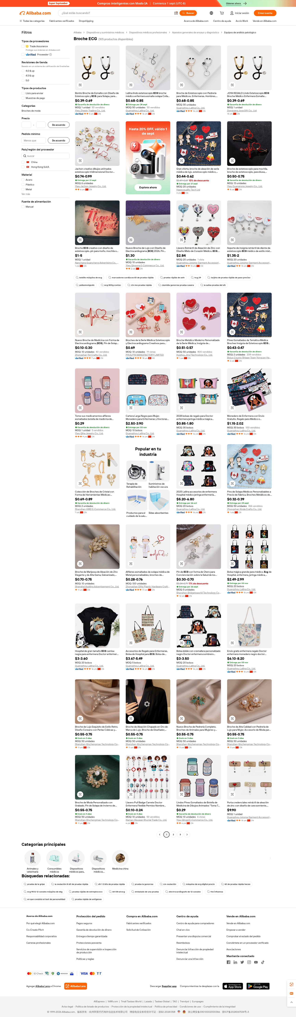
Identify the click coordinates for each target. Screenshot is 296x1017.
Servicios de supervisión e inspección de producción (96, 951)
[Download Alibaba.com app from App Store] (233, 986)
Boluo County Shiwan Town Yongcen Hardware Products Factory (249, 357)
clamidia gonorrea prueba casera (178, 285)
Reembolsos (183, 942)
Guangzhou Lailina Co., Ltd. (140, 110)
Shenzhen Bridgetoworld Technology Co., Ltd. (198, 592)
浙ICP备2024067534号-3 (235, 1011)
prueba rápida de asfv (174, 277)
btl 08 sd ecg (118, 892)
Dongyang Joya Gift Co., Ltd (242, 110)
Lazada (148, 1001)
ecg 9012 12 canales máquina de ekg (44, 892)
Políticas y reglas (85, 959)
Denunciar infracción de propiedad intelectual (194, 951)
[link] (291, 984)
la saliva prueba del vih (215, 285)
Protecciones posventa (88, 942)
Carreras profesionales (38, 942)
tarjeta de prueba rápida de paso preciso (230, 277)
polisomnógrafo (86, 285)
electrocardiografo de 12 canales (185, 892)
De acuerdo (58, 124)
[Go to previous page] (160, 834)
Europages (198, 1001)
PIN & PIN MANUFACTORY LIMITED (145, 355)
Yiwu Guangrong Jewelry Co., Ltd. (244, 186)
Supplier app (169, 986)
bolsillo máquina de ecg (90, 277)
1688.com (113, 1001)
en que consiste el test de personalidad (46, 899)
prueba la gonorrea (144, 884)
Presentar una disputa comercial (193, 936)
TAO (174, 1001)
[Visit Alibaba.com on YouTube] (256, 962)
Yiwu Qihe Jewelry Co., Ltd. (89, 433)
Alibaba (77, 32)
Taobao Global (162, 1001)
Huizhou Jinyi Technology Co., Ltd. (194, 355)
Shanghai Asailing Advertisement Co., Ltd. (97, 586)
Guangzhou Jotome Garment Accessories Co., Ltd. (198, 262)
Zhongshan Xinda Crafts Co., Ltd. (244, 509)
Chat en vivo (183, 929)
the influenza (217, 892)
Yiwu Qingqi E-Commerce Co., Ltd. (194, 820)
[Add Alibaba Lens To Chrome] (75, 986)
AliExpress (99, 1001)
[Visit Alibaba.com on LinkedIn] (235, 962)
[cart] (222, 13)
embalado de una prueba (147, 892)
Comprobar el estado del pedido (243, 936)
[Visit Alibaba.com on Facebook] (228, 962)
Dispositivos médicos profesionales (148, 32)
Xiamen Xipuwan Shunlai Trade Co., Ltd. (146, 820)
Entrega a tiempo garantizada (91, 936)
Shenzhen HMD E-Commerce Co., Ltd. (95, 509)
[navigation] (46, 434)
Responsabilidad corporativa (41, 936)
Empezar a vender (235, 929)
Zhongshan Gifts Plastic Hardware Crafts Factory (148, 586)
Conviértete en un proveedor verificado (247, 942)
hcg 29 (197, 277)
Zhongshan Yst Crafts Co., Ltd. (91, 355)
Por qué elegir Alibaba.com (40, 923)
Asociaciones (233, 949)
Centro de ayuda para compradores (195, 923)
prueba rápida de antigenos (88, 899)
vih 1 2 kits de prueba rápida (111, 884)
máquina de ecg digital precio (200, 884)
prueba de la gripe (36, 884)
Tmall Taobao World (131, 1001)
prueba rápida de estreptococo (87, 892)
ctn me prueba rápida (141, 285)
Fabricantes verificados (138, 923)
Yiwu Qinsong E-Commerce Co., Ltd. (145, 265)
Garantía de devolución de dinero (94, 929)
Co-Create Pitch (35, 929)
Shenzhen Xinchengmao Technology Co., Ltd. (97, 744)
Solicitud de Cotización (138, 929)
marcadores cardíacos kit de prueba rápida (133, 277)
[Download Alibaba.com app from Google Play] (258, 986)
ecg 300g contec (112, 285)
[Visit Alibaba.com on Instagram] (249, 962)
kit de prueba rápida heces (237, 884)
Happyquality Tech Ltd (188, 189)
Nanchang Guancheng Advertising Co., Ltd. (97, 262)
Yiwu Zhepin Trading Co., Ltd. (90, 110)
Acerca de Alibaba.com (39, 916)
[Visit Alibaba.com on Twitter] (242, 962)
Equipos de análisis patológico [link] (240, 32)
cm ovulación (169, 884)
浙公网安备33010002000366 (204, 1011)
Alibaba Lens (42, 986)
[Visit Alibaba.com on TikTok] (263, 962)
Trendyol (184, 1001)
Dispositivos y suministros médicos (105, 32)
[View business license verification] (179, 1012)
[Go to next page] (187, 834)
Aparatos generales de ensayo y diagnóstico (195, 32)
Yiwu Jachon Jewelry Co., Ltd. (90, 186)
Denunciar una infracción (189, 959)
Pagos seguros (84, 923)
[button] (176, 13)
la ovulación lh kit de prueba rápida (71, 884)
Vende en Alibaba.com (238, 923)
